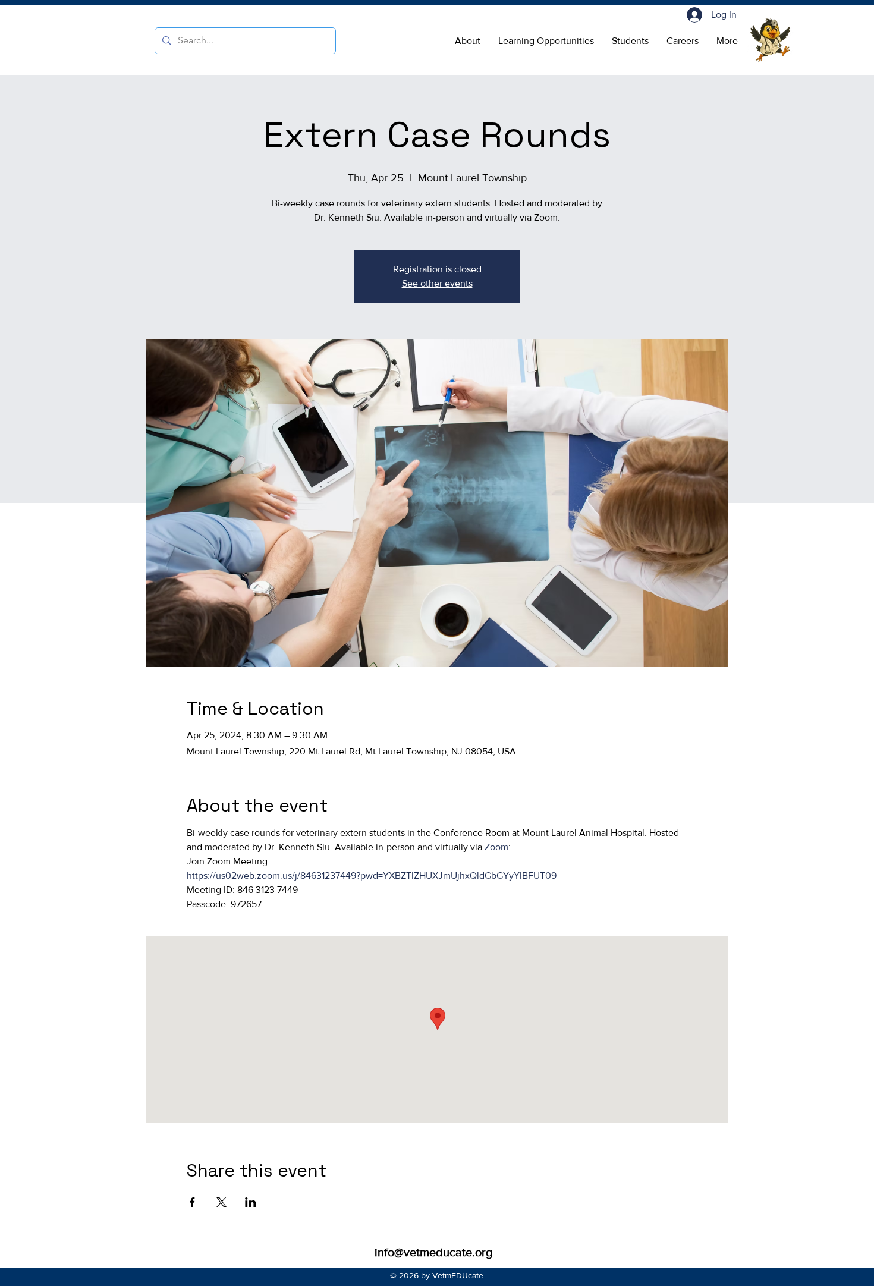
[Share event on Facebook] (192, 1202)
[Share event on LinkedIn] (250, 1202)
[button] (467, 41)
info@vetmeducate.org (433, 1252)
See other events (437, 283)
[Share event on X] (221, 1202)
